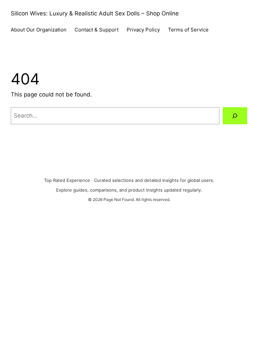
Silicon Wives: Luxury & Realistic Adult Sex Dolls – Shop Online (95, 13)
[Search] (235, 115)
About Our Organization (39, 29)
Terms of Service (188, 29)
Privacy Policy (143, 29)
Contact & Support (97, 29)
